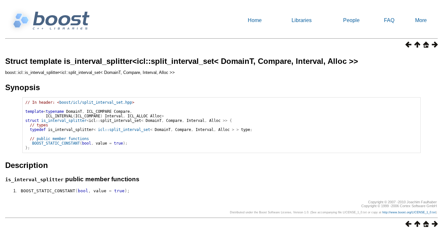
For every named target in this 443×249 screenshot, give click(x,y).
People (351, 20)
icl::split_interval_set (124, 129)
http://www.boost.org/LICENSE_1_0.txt (409, 212)
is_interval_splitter (64, 120)
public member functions (63, 138)
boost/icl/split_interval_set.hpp (95, 102)
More (421, 20)
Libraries (302, 20)
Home (255, 20)
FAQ (389, 20)
